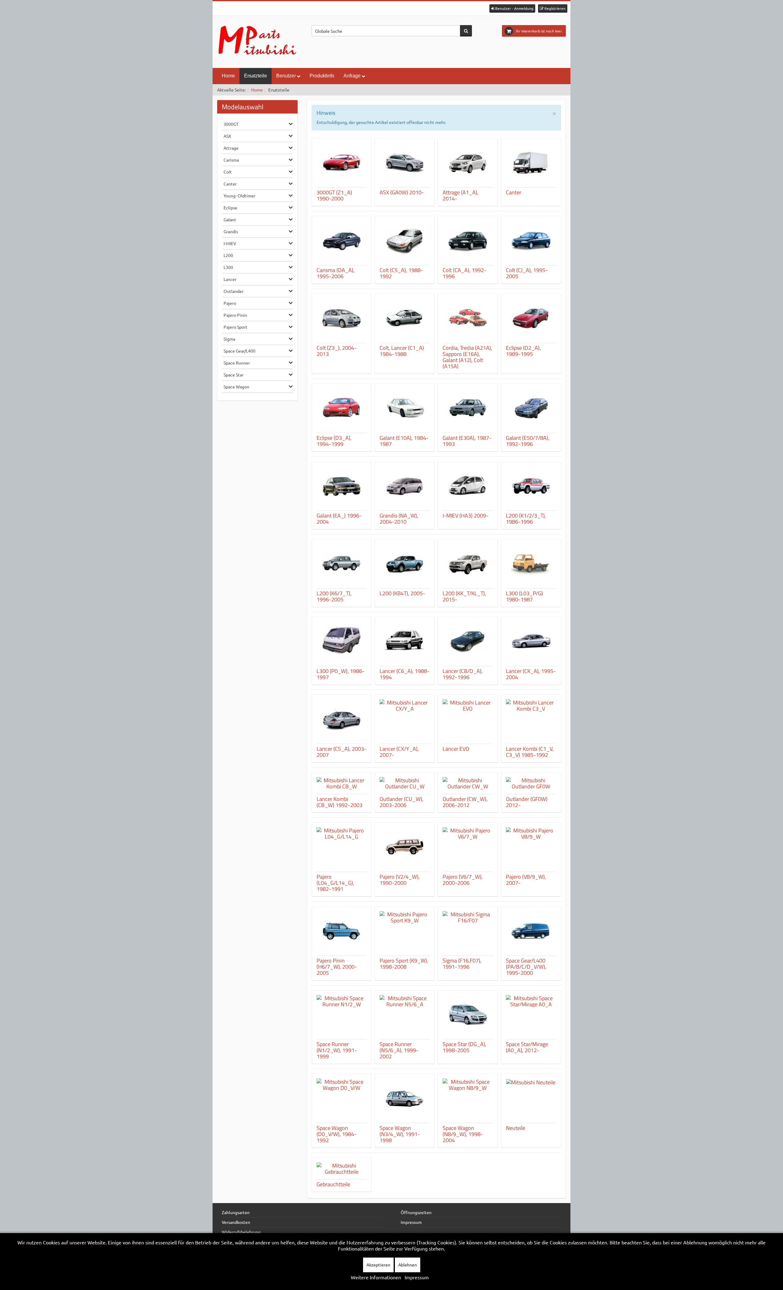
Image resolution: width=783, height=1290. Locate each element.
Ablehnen (407, 1264)
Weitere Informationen (376, 1277)
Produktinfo (322, 75)
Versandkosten (236, 1222)
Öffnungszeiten (416, 1212)
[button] (512, 8)
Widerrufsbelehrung (241, 1232)
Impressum (411, 1222)
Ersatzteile (255, 75)
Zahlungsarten (236, 1212)
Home (228, 75)
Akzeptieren (378, 1264)
